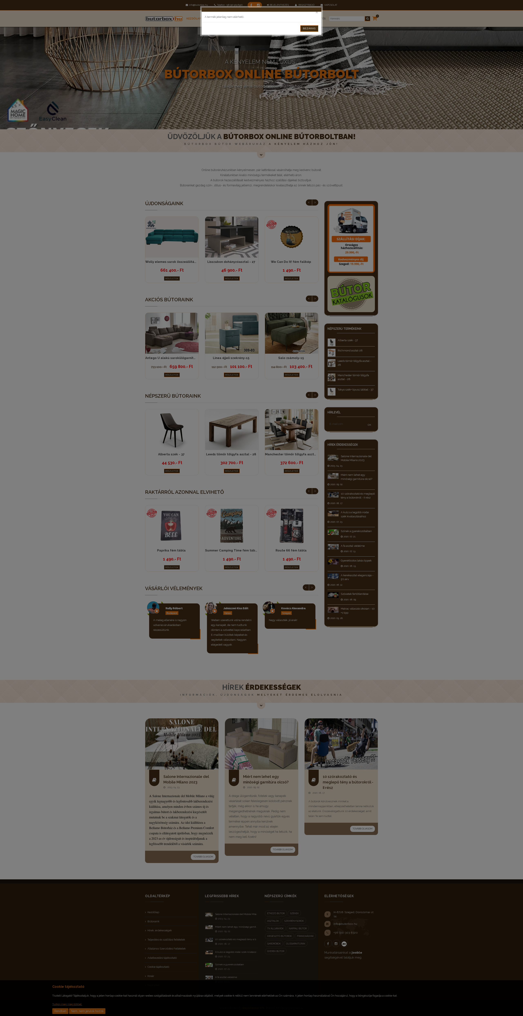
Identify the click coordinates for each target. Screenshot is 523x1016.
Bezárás (309, 28)
